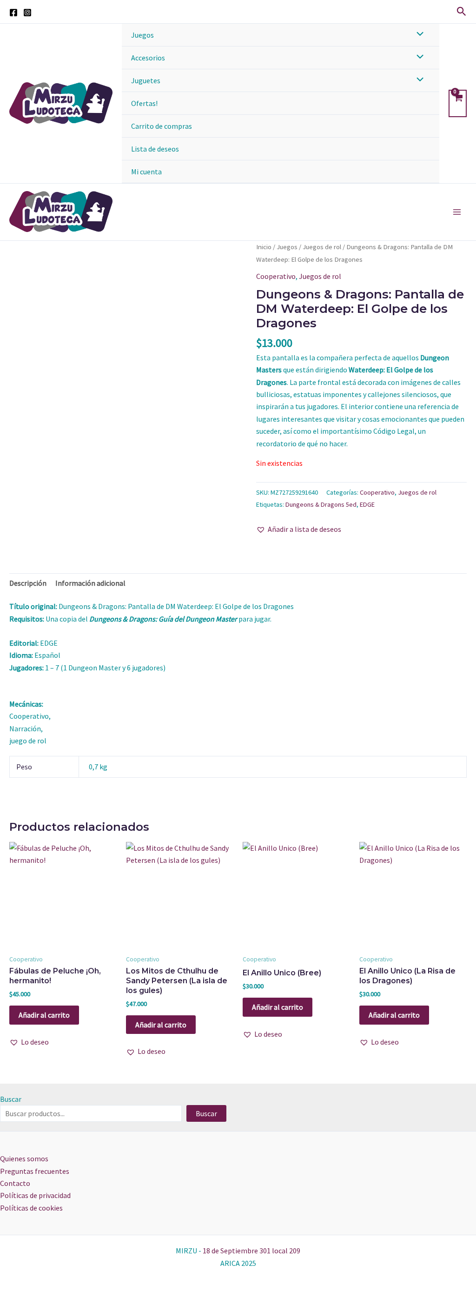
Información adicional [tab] (90, 583)
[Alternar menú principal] (457, 212)
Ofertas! (144, 103)
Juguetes (145, 80)
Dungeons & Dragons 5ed (321, 504)
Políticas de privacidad (35, 1195)
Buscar (10, 1099)
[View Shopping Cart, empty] (458, 103)
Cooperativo (276, 276)
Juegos (142, 35)
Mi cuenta (146, 171)
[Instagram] (27, 12)
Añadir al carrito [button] (44, 1015)
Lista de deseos (155, 148)
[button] (461, 12)
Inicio (263, 247)
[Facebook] (13, 12)
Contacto (15, 1183)
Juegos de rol (322, 247)
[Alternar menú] (417, 34)
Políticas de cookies (31, 1207)
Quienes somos (24, 1158)
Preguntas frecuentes (34, 1171)
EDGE (367, 504)
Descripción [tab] (27, 583)
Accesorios (148, 57)
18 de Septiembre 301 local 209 (251, 1250)
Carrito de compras (161, 126)
